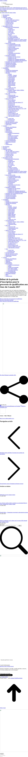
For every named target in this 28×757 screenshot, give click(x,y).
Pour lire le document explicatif (6, 300)
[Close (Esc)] (0, 755)
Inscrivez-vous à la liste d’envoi (7, 666)
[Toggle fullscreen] (3, 755)
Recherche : (2, 525)
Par (4, 375)
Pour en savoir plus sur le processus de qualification (11, 298)
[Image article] (3, 493)
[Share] (1, 755)
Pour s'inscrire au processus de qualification (9, 301)
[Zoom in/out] (4, 755)
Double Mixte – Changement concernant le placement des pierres (14, 512)
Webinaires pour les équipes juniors (7, 494)
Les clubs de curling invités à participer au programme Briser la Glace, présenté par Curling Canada (13, 503)
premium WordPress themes (16, 678)
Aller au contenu (3, 0)
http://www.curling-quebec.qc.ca (7, 418)
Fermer (2, 753)
